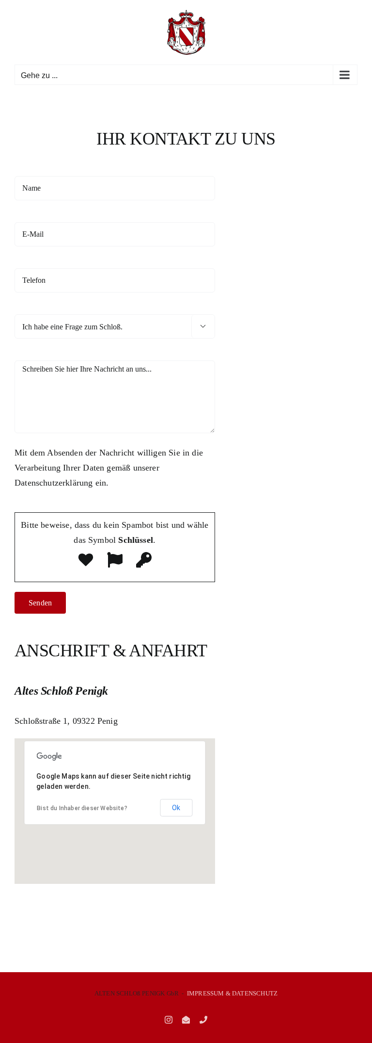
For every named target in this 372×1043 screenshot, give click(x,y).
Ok (176, 808)
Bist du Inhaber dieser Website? (82, 808)
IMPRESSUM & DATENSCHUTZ (232, 993)
